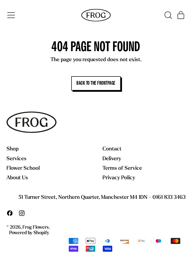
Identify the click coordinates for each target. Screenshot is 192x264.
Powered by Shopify (29, 233)
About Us (17, 178)
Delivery (111, 158)
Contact (112, 149)
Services (16, 158)
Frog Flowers (35, 227)
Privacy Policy (118, 178)
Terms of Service (122, 168)
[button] (167, 15)
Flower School (23, 168)
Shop (12, 149)
